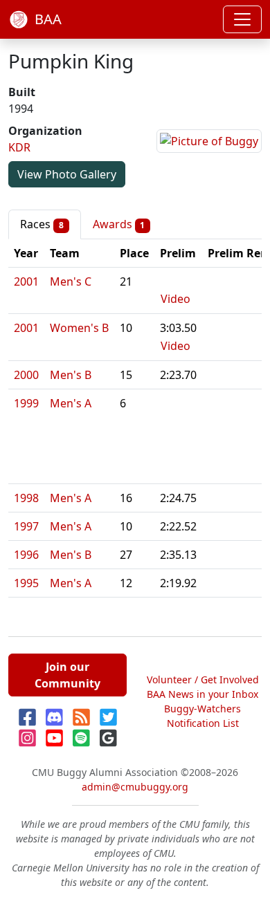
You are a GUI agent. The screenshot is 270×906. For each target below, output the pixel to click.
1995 (26, 583)
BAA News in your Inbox (202, 694)
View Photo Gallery (66, 174)
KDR (19, 147)
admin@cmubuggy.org (135, 786)
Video (175, 298)
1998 (26, 498)
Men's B (70, 374)
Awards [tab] (119, 224)
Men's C (70, 281)
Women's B (79, 327)
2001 (26, 281)
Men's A (70, 403)
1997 (26, 526)
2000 (26, 374)
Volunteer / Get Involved (203, 679)
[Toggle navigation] (242, 19)
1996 (26, 554)
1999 (26, 403)
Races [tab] (42, 224)
